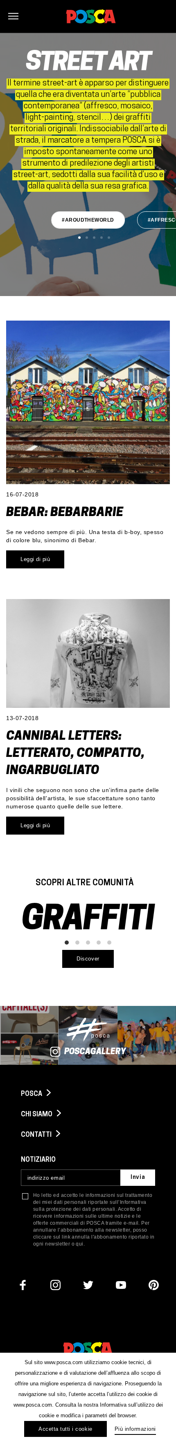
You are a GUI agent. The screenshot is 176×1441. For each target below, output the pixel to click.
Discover (88, 959)
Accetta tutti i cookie (65, 1429)
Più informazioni (135, 1429)
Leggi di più (35, 559)
